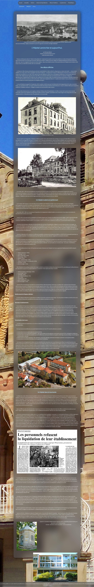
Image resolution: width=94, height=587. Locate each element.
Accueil (20, 3)
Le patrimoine (63, 3)
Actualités (26, 3)
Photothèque (71, 3)
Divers (34, 6)
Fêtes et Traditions (54, 3)
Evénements (21, 6)
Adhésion (29, 6)
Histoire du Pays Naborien (42, 3)
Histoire (32, 3)
